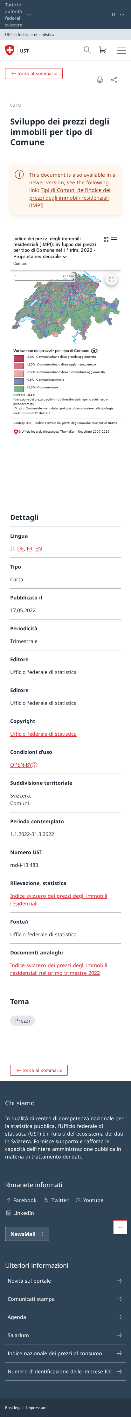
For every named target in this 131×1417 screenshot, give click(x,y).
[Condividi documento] (114, 80)
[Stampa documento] (100, 80)
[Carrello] (102, 49)
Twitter (60, 1200)
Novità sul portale (29, 1280)
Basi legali (14, 1407)
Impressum (36, 1407)
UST (24, 51)
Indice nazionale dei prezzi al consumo (55, 1353)
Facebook (25, 1200)
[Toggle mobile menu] (121, 50)
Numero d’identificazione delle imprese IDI (60, 1371)
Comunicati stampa (31, 1298)
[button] (120, 1227)
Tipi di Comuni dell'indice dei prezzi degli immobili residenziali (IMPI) (69, 198)
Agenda (17, 1317)
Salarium (18, 1335)
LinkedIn (23, 1212)
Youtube (93, 1200)
